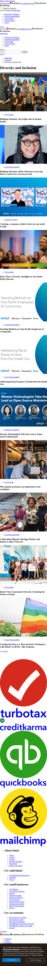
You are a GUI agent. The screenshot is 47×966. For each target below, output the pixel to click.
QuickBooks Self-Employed (19, 875)
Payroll (11, 893)
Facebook (8, 943)
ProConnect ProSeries (17, 922)
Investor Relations (15, 862)
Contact (12, 857)
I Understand (11, 960)
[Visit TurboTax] (15, 3)
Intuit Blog (16, 10)
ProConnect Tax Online (17, 918)
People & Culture (11, 220)
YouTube (8, 939)
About (11, 855)
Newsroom (13, 864)
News (7, 23)
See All (11, 880)
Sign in (2, 26)
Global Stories (10, 20)
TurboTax (12, 877)
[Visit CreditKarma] (27, 3)
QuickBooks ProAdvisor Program (21, 924)
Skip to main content (7, 1)
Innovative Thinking (12, 14)
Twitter (7, 941)
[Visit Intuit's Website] (5, 3)
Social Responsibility (12, 16)
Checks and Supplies (16, 904)
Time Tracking (14, 900)
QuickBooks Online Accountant (20, 926)
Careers (12, 859)
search (2, 50)
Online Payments (15, 896)
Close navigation (6, 10)
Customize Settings (35, 960)
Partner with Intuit (15, 866)
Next (6, 651)
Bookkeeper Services (16, 902)
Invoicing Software (16, 898)
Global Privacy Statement (11, 949)
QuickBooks (13, 889)
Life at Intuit (9, 18)
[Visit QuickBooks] (40, 3)
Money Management (16, 906)
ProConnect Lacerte (16, 920)
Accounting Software (17, 891)
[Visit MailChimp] (5, 6)
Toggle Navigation (9, 8)
